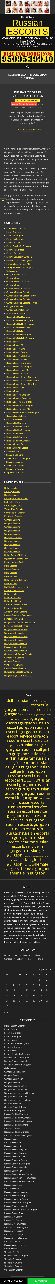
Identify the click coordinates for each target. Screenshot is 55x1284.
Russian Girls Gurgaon (16, 437)
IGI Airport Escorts (13, 516)
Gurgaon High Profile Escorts (18, 654)
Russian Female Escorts (15, 668)
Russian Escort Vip (15, 387)
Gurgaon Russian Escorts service (21, 302)
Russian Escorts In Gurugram (19, 405)
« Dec (6, 1012)
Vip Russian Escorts (15, 472)
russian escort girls (30, 781)
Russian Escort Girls (15, 348)
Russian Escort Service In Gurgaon (22, 380)
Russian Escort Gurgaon (17, 352)
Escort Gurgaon (13, 232)
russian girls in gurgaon (25, 861)
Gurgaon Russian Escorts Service (19, 622)
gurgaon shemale (14, 746)
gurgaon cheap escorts (23, 719)
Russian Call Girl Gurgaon (27, 100)
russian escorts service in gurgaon (29, 846)
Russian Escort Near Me (17, 370)
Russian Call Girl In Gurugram (20, 324)
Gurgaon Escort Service (17, 281)
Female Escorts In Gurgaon (19, 260)
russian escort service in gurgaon (29, 817)
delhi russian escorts (25, 700)
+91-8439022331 (15, 1280)
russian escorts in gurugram (29, 835)
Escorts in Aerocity (13, 608)
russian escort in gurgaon (27, 791)
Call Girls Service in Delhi (16, 587)
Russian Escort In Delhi (17, 359)
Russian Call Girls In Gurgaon (20, 338)
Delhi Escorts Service (14, 590)
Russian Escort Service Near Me (21, 384)
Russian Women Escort (17, 447)
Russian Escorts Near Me (18, 409)
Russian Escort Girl (15, 345)
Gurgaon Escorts (14, 285)
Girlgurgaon (12, 271)
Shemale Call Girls (14, 455)
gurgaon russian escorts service (27, 738)
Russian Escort (13, 341)
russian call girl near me (27, 760)
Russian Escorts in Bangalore (18, 615)
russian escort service (27, 806)
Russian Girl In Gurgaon (17, 426)
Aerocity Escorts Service (15, 604)
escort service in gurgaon (21, 706)
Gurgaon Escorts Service (18, 288)
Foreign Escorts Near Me (18, 264)
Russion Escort (13, 451)
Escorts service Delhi (14, 562)
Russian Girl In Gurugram (18, 430)
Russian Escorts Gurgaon (18, 394)
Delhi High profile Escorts (16, 555)
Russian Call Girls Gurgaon (18, 334)
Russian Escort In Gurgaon (18, 363)
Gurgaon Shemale (14, 306)
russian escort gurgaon (28, 782)
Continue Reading (27, 129)
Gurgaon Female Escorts (15, 643)
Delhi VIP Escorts (12, 597)
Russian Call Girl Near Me (18, 327)
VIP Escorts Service (13, 664)
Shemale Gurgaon (14, 462)
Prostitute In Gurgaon (16, 313)
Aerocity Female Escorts (15, 611)
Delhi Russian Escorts (16, 228)
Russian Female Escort (16, 416)
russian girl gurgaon (26, 852)
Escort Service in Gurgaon (18, 246)
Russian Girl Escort (15, 419)
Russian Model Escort (16, 444)
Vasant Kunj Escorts (13, 509)
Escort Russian (13, 242)
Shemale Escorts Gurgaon (18, 458)
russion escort (28, 865)
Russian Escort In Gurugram (19, 366)
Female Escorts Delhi (14, 618)
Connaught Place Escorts (16, 498)
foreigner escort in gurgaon (30, 715)
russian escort (20, 775)
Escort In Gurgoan (15, 239)
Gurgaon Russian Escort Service (21, 295)
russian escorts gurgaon (27, 824)
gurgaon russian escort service (28, 733)
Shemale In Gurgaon (15, 469)
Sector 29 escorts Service (16, 626)
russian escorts (30, 802)
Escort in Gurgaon (14, 235)
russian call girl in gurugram (27, 755)
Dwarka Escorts (11, 495)
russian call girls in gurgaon (30, 769)
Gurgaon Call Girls (13, 537)
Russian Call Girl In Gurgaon (19, 320)
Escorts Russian (13, 253)
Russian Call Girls (14, 331)
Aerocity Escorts (12, 491)
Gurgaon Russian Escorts (18, 299)
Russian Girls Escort (15, 433)
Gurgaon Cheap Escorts (17, 274)
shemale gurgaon (35, 868)
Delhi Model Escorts (13, 601)
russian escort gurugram (27, 786)
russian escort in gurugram (27, 795)
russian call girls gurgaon (27, 764)
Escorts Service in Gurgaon (19, 256)
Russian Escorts (13, 391)
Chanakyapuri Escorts (14, 512)
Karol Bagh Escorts (13, 505)
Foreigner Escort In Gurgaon (19, 267)
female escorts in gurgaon (27, 711)
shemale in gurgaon (27, 872)
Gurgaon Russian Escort (17, 292)
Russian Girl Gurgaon (16, 423)
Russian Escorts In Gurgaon (24, 103)
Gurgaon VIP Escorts (14, 633)
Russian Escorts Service (15, 647)
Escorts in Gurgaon (15, 249)
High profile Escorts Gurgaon (18, 672)
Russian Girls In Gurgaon (18, 440)
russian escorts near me (26, 839)
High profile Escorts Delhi (16, 558)
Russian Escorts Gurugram (18, 398)
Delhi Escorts (10, 488)
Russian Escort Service (17, 373)
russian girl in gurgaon (31, 856)
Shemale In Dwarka (15, 465)
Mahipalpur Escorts (13, 502)
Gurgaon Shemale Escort (17, 310)
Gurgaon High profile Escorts (18, 675)
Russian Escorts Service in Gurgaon (22, 412)
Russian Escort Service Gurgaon (21, 377)
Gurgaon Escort (13, 278)
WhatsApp (42, 1280)
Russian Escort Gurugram (18, 355)
